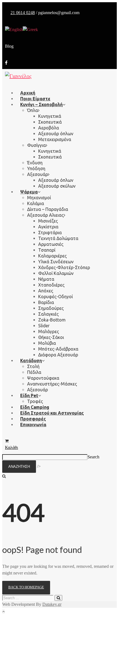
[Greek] (30, 29)
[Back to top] (3, 611)
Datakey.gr (51, 604)
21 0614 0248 (23, 12)
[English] (14, 29)
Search (93, 457)
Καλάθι (11, 447)
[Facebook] (6, 62)
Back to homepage (26, 587)
